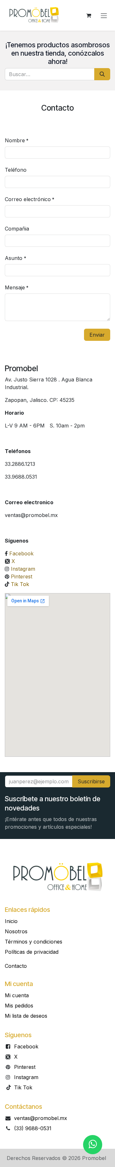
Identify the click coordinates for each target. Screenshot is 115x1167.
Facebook (21, 553)
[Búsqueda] (102, 74)
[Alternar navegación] (103, 15)
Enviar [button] (97, 335)
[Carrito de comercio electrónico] (88, 15)
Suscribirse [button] (91, 781)
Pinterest (21, 576)
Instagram (23, 569)
